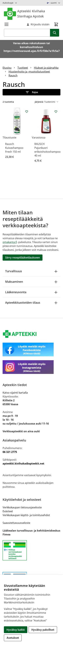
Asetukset (13, 638)
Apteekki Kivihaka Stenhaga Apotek (31, 13)
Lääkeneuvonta (15, 292)
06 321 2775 (10, 452)
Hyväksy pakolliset (42, 629)
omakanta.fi (10, 242)
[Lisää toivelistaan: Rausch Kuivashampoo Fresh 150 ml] (26, 111)
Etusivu (7, 67)
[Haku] (54, 33)
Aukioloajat (8, 2)
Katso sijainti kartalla (15, 392)
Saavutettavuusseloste (16, 523)
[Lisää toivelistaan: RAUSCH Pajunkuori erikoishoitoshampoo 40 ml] (56, 111)
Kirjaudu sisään (40, 24)
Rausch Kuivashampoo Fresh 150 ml (14, 147)
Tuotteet (22, 67)
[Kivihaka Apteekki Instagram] (31, 367)
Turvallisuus (13, 271)
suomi (54, 2)
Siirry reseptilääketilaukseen (22, 257)
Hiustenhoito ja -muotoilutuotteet (29, 71)
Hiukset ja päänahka (46, 67)
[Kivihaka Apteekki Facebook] (31, 349)
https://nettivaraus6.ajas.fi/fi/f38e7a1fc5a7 (32, 51)
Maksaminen (14, 281)
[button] (31, 92)
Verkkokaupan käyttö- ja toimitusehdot (26, 515)
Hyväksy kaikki (15, 629)
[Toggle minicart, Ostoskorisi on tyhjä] (56, 24)
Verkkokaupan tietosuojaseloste (22, 507)
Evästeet (8, 511)
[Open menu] (6, 24)
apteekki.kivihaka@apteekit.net (23, 463)
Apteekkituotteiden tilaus (22, 302)
